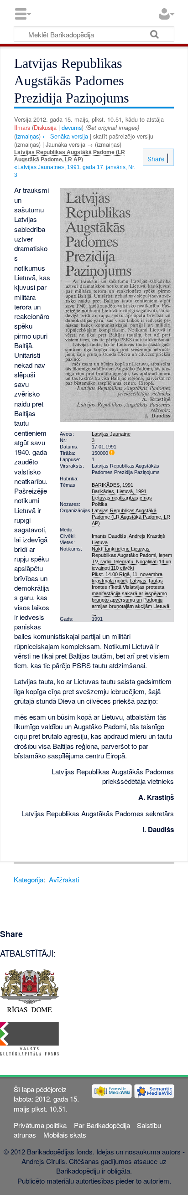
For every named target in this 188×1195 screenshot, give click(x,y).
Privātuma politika (40, 1125)
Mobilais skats (64, 1134)
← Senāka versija (65, 136)
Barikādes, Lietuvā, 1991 (119, 491)
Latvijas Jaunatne (111, 434)
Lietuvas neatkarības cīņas (122, 497)
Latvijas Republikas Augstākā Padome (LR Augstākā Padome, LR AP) (69, 156)
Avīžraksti (64, 879)
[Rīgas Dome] (29, 989)
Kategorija (28, 879)
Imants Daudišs (109, 536)
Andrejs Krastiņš (147, 536)
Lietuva (100, 542)
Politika (99, 504)
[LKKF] (29, 1037)
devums (72, 127)
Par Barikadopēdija (102, 1125)
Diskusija (45, 127)
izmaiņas (27, 136)
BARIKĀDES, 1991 (112, 485)
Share (155, 158)
